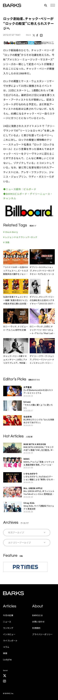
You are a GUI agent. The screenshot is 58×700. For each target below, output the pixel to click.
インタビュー (9, 634)
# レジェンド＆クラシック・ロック (20, 237)
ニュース (7, 621)
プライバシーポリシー (42, 634)
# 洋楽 (6, 242)
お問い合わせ (38, 621)
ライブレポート (10, 640)
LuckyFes (7, 659)
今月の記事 (8, 615)
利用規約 (36, 627)
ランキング (8, 627)
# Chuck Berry (10, 231)
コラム (6, 646)
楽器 (5, 653)
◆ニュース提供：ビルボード (19, 189)
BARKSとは (37, 615)
